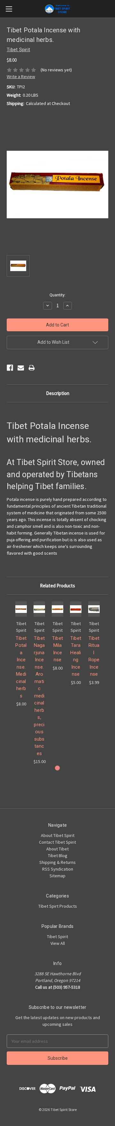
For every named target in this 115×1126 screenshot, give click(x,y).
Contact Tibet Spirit (57, 842)
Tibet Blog (57, 855)
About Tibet (57, 849)
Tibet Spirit (57, 936)
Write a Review (21, 76)
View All (57, 943)
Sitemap (57, 876)
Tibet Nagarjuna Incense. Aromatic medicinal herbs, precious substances (39, 695)
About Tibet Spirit (57, 835)
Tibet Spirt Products (57, 906)
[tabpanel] (21, 654)
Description (57, 393)
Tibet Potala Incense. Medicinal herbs (21, 667)
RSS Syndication (57, 869)
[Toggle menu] (9, 9)
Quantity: (57, 295)
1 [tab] (57, 768)
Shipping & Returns (57, 862)
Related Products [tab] (57, 586)
